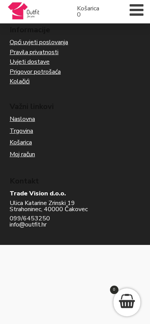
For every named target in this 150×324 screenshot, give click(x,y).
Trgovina (21, 131)
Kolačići (20, 81)
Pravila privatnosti (34, 52)
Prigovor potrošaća (35, 72)
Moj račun (22, 154)
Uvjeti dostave (30, 62)
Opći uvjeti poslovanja (39, 42)
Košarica (21, 142)
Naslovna (22, 119)
